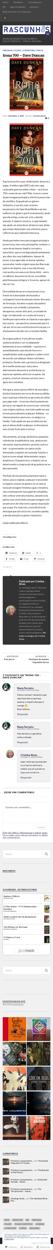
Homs (7, 939)
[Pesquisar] (46, 854)
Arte (7, 1220)
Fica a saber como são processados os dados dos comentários (25, 836)
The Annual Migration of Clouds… (29, 1161)
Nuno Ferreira (25, 688)
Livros (39, 50)
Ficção (17, 50)
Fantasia (8, 50)
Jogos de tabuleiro (18, 7)
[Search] (5, 17)
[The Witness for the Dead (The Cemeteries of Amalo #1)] (47, 933)
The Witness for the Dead (15, 927)
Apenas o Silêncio (12, 896)
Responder (22, 714)
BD (4, 7)
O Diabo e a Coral (12, 937)
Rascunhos (9, 871)
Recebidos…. (18, 2)
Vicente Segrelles (10, 911)
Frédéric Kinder (10, 919)
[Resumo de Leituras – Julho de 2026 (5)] (14, 1054)
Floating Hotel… (18, 1198)
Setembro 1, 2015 (16, 116)
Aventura (18, 1220)
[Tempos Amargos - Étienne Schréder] (38, 1128)
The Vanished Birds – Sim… (30, 1199)
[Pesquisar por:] (26, 854)
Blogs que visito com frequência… (17, 12)
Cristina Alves (39, 116)
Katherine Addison (11, 929)
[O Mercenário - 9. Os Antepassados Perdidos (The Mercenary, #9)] (47, 912)
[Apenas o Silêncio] (47, 901)
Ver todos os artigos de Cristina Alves (32, 635)
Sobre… (6, 2)
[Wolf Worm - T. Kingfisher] (38, 1054)
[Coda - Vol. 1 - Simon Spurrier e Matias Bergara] (14, 1079)
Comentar (41, 827)
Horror (40, 1224)
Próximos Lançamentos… (22, 1160)
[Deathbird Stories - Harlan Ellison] (14, 1128)
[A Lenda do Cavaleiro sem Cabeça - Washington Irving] (14, 1029)
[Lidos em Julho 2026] (38, 1079)
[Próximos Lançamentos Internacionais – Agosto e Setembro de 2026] (14, 1103)
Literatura (34, 7)
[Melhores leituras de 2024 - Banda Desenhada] (38, 1103)
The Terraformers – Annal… (26, 1190)
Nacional (35, 1228)
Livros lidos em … (35, 2)
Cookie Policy (9, 1239)
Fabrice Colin (9, 898)
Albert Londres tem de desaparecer (20, 916)
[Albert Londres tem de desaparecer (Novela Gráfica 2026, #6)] (47, 922)
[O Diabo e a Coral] (47, 942)
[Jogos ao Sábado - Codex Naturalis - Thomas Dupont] (38, 1029)
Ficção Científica (23, 1224)
